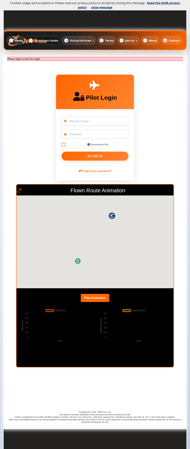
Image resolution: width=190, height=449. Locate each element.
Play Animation (95, 297)
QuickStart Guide (44, 40)
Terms (107, 40)
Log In (97, 156)
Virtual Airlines (79, 40)
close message (101, 7)
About (151, 40)
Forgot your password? (96, 170)
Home (16, 40)
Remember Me (99, 144)
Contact (172, 40)
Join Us (129, 40)
